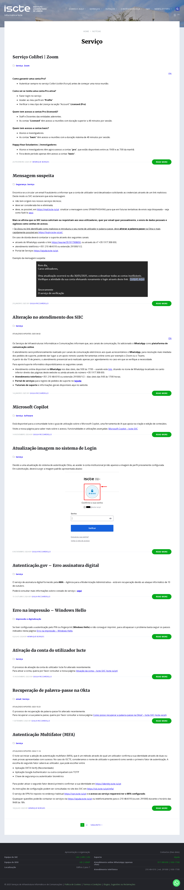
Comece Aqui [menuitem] (76, 9)
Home (86, 31)
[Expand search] (178, 9)
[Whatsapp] (176, 883)
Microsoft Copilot (30, 407)
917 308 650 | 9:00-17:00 (169, 862)
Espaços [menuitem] (110, 9)
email (18, 699)
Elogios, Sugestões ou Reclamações (119, 884)
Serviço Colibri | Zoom (35, 56)
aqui (31, 212)
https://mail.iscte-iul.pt (48, 209)
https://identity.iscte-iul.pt (108, 783)
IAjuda (177, 857)
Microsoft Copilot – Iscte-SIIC (123, 428)
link (110, 369)
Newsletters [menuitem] (162, 9)
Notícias (96, 31)
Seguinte (96, 825)
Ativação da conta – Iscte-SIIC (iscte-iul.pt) (97, 670)
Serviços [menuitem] (95, 9)
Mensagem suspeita (33, 175)
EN (179, 14)
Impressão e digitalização (28, 619)
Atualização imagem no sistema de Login (55, 448)
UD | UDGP (85, 862)
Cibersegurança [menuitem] (130, 9)
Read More (161, 162)
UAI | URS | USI (83, 857)
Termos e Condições (92, 884)
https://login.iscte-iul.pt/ (50, 232)
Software (28, 415)
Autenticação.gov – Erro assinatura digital (56, 565)
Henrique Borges (40, 162)
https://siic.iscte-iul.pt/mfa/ (100, 788)
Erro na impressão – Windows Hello (49, 610)
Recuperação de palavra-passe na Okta (51, 690)
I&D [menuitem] (148, 9)
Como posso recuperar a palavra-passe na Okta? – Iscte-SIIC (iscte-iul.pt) (129, 715)
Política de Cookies (73, 884)
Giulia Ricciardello (39, 303)
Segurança (21, 184)
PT (175, 14)
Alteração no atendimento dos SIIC (48, 317)
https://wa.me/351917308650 (66, 242)
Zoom (26, 65)
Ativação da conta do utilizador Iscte (49, 650)
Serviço (19, 65)
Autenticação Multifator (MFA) (44, 734)
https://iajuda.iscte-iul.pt (46, 250)
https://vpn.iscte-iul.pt (75, 793)
